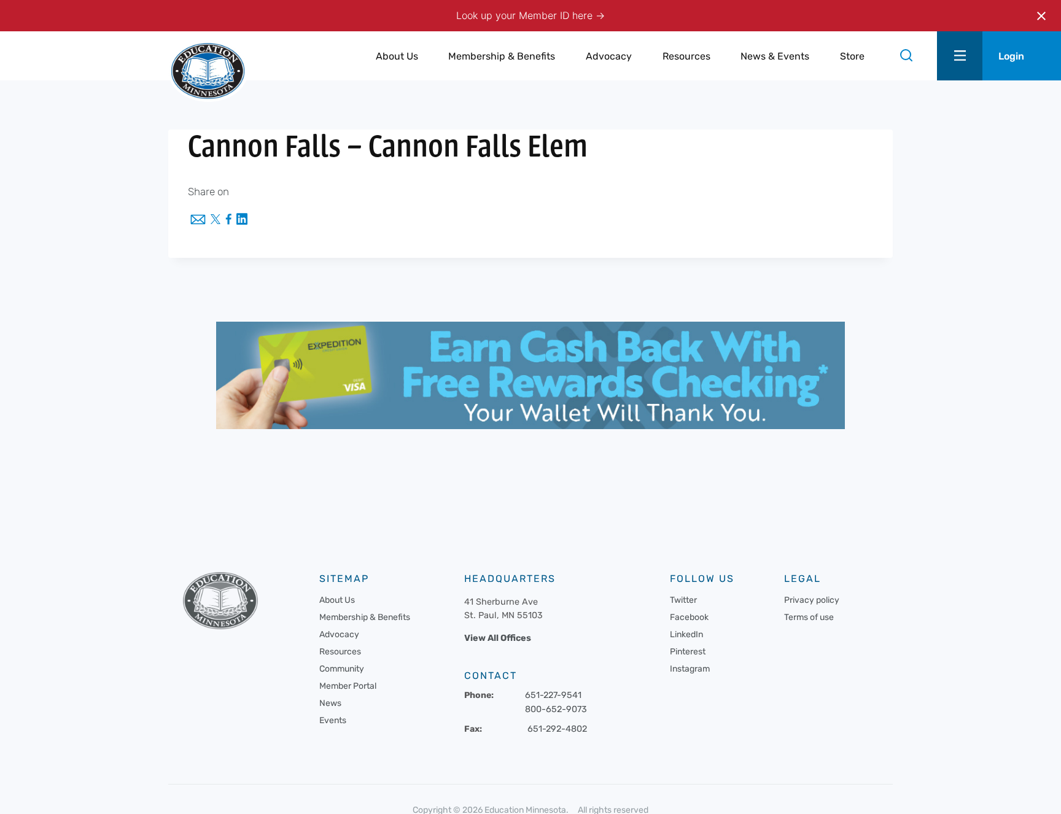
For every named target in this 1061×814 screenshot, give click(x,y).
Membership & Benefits (364, 617)
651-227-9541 (553, 695)
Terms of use (809, 617)
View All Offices (497, 638)
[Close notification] (1041, 16)
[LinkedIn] (242, 220)
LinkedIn (686, 634)
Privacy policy (811, 600)
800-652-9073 (556, 709)
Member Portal (347, 686)
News (330, 703)
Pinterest (687, 651)
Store (852, 56)
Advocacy (339, 634)
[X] (215, 220)
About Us (337, 600)
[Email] (198, 220)
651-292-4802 (557, 729)
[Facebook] (228, 220)
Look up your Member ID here (526, 15)
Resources (340, 651)
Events (332, 720)
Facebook (689, 617)
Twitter (683, 600)
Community (341, 669)
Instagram (690, 669)
